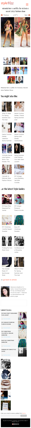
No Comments (7, 318)
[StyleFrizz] (7, 5)
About (26, 420)
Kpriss (23, 413)
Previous (6, 15)
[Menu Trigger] (27, 4)
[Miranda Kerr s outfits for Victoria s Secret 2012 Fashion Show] (15, 32)
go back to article (10, 280)
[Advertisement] (16, 52)
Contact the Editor (18, 420)
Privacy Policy (15, 421)
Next (26, 15)
